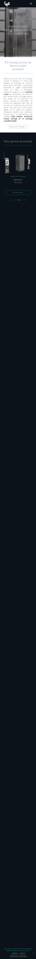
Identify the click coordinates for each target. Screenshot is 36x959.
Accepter (14, 953)
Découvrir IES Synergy (17, 127)
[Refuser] (34, 953)
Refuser (22, 953)
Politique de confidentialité (18, 956)
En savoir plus (18, 192)
